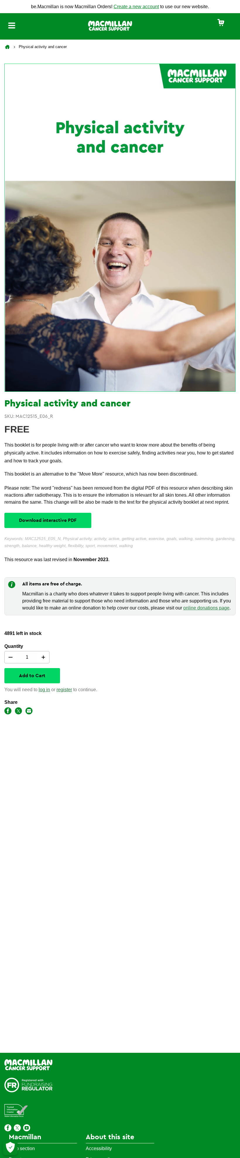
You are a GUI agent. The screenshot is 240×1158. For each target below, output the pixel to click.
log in (44, 689)
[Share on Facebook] (7, 711)
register (64, 689)
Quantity (13, 646)
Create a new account (136, 6)
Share (11, 702)
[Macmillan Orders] (110, 25)
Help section (22, 1148)
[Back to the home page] (7, 46)
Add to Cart (32, 675)
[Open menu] (11, 26)
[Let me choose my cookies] (10, 1147)
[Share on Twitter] (18, 711)
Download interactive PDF (48, 520)
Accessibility (99, 1148)
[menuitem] (221, 23)
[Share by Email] (28, 711)
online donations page (206, 607)
